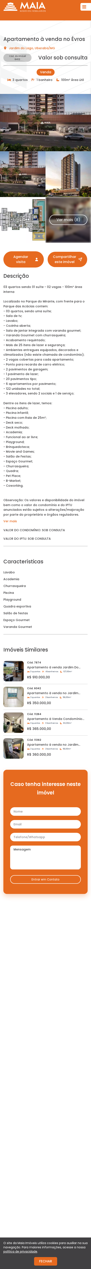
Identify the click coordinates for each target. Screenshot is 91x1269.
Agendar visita (20, 259)
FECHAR (45, 1261)
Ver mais (10, 521)
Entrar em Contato (45, 879)
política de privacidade (20, 1251)
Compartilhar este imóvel (64, 259)
